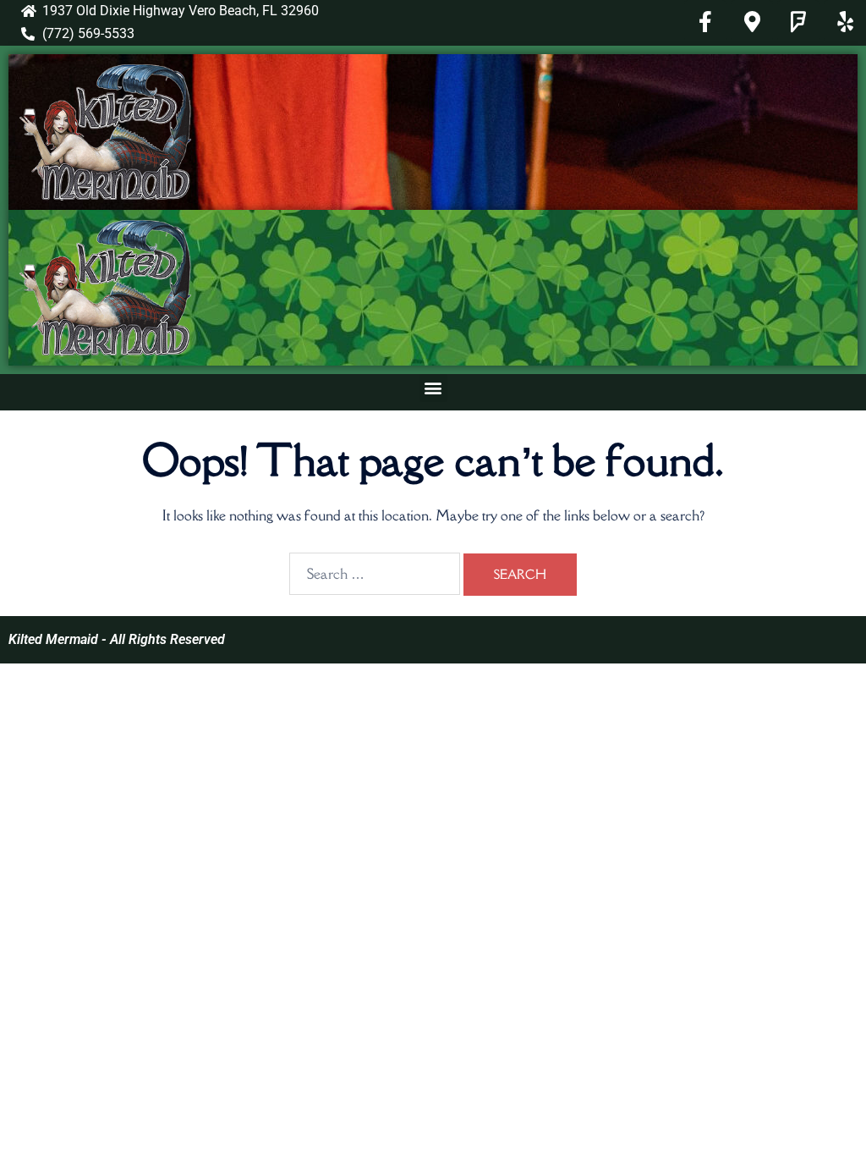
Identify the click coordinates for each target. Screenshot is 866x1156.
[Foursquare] (798, 21)
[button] (433, 388)
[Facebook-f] (705, 21)
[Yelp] (845, 21)
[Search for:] (374, 574)
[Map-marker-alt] (752, 21)
